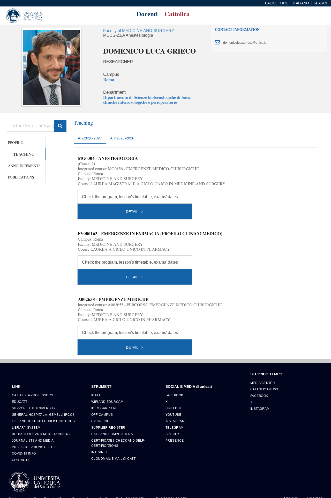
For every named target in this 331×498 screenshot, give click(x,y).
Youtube (173, 414)
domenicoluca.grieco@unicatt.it (245, 42)
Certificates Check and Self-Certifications (118, 443)
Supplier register (108, 427)
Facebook (174, 395)
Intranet (99, 452)
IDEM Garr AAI (103, 408)
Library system (26, 427)
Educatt (19, 401)
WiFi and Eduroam (107, 401)
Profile (15, 142)
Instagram (175, 421)
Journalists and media (33, 440)
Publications (21, 177)
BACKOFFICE (276, 3)
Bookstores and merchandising (41, 434)
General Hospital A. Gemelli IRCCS (43, 414)
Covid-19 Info (24, 453)
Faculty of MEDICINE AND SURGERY (138, 30)
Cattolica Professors (32, 395)
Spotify (172, 434)
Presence (175, 440)
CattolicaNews (264, 389)
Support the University (34, 408)
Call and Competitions (112, 434)
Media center (262, 382)
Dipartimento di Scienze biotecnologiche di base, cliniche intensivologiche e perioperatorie (147, 100)
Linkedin (173, 408)
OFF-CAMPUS (102, 414)
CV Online (100, 421)
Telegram (175, 427)
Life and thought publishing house (44, 421)
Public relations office (34, 447)
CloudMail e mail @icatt (113, 458)
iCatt (95, 395)
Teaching (24, 154)
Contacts (21, 460)
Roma (108, 79)
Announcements (24, 165)
